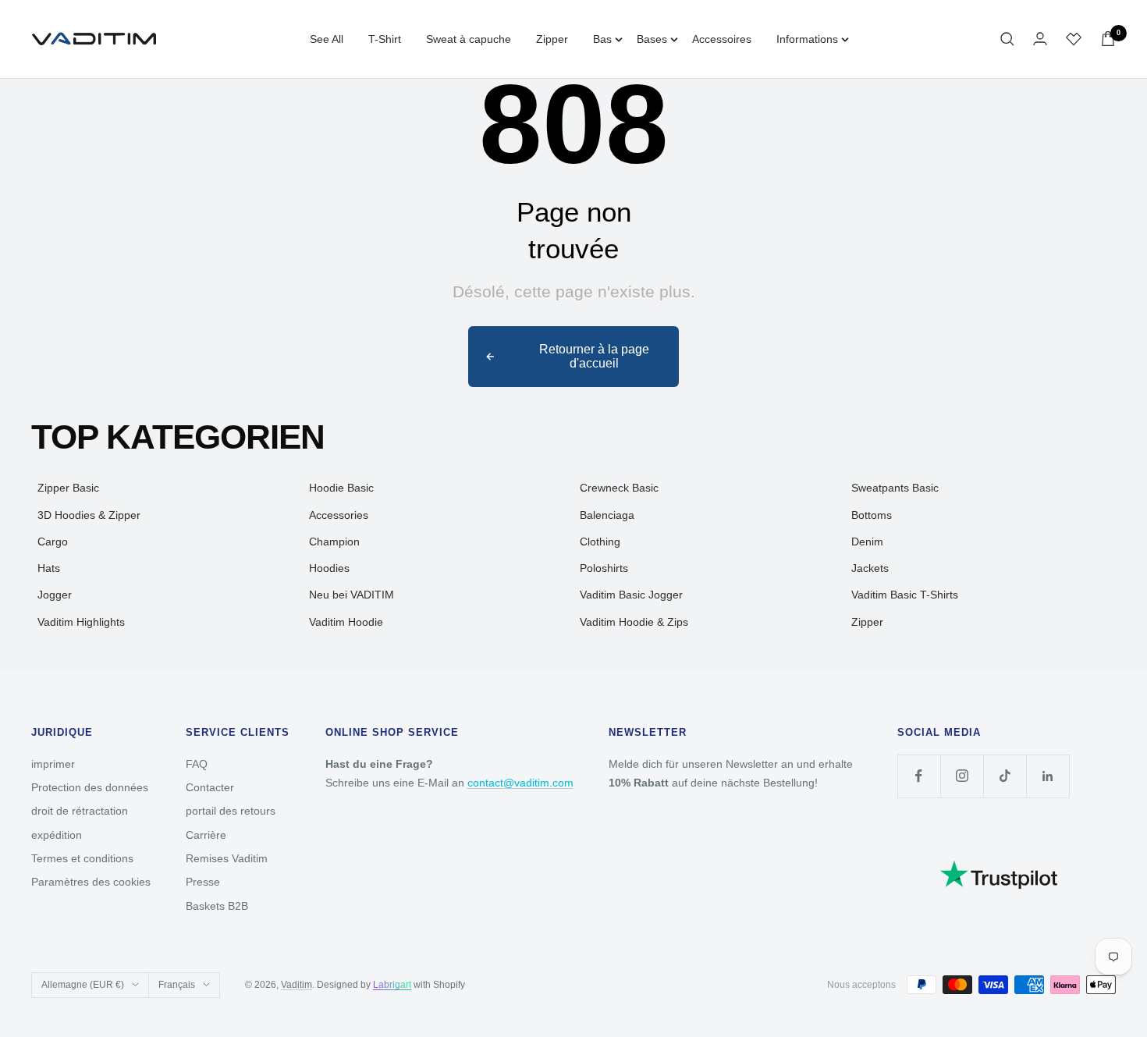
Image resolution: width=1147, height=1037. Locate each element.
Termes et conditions (82, 858)
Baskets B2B (217, 906)
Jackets (870, 568)
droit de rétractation (79, 810)
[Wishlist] (1073, 39)
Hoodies (329, 568)
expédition (56, 835)
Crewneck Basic (619, 487)
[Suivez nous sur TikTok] (1004, 776)
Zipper (552, 39)
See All (326, 39)
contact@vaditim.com (520, 782)
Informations (807, 39)
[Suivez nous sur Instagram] (961, 776)
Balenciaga (607, 515)
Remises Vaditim (227, 858)
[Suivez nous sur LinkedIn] (1047, 776)
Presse (203, 881)
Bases (652, 39)
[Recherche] (1007, 39)
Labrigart (392, 984)
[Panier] (1108, 38)
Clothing (600, 541)
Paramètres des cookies (91, 881)
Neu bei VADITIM (351, 594)
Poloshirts (604, 568)
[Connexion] (1040, 38)
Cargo (52, 541)
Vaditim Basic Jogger (631, 594)
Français (176, 984)
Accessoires (721, 39)
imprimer (53, 764)
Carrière (206, 835)
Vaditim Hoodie (346, 622)
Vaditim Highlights (81, 622)
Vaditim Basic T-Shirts (904, 594)
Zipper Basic (68, 487)
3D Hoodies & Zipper (88, 515)
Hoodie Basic (341, 487)
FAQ (197, 764)
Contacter (210, 787)
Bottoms (871, 515)
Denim (867, 541)
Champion (334, 541)
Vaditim (296, 984)
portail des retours (230, 810)
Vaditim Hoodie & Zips (634, 622)
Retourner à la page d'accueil (594, 356)
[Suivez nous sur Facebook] (918, 776)
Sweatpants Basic (895, 487)
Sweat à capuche (468, 39)
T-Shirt (384, 39)
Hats (48, 568)
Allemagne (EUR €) (82, 984)
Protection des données (89, 787)
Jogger (54, 594)
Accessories (338, 515)
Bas (602, 39)
